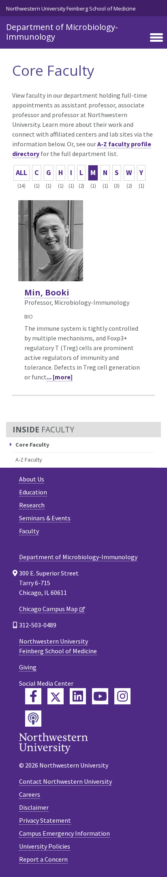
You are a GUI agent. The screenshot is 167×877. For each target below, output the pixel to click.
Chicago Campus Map (48, 609)
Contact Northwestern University (65, 781)
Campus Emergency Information (64, 833)
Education (33, 492)
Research (32, 505)
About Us (31, 479)
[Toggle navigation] (156, 38)
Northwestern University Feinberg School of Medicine (71, 8)
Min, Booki (46, 292)
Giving (27, 667)
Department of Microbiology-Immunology (62, 31)
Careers (29, 794)
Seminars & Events (45, 518)
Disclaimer (34, 807)
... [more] (60, 377)
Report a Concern (43, 859)
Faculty (29, 531)
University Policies (44, 846)
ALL (21, 172)
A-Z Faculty (28, 459)
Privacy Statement (45, 820)
